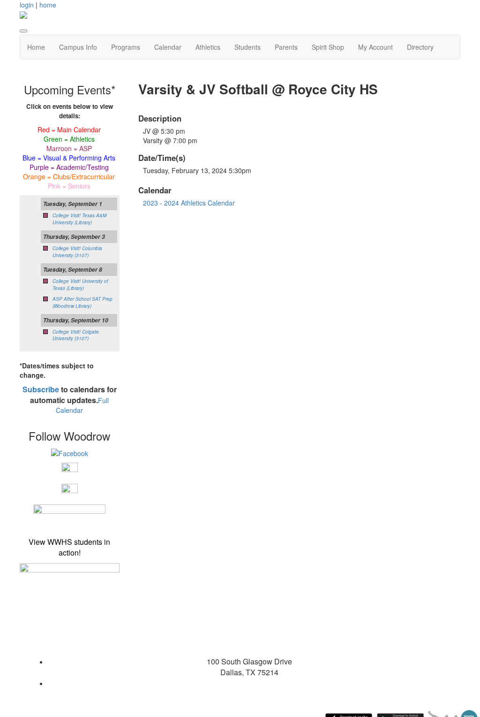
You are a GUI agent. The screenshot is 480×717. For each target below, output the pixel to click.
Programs (125, 47)
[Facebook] (69, 452)
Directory (420, 47)
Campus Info (78, 47)
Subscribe (40, 389)
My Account (375, 47)
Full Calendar (82, 405)
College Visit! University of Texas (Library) (80, 284)
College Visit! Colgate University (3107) (75, 335)
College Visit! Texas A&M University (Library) (79, 218)
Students (247, 47)
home (47, 4)
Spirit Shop (328, 47)
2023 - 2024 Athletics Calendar (189, 202)
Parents (286, 47)
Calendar (167, 47)
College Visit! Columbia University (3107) (77, 251)
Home (36, 47)
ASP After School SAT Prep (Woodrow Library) (82, 302)
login (27, 4)
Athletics (207, 47)
